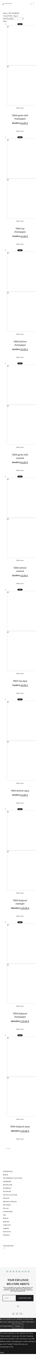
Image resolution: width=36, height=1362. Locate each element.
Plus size (6, 1208)
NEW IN (5, 1175)
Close (2, 1353)
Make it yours (20, 108)
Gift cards (6, 1198)
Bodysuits (6, 1222)
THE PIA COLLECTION (10, 1195)
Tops (4, 1215)
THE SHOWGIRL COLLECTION (12, 1178)
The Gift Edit (7, 1191)
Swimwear (6, 1235)
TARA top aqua (20, 680)
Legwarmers (7, 1225)
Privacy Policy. (7, 1326)
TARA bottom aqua (20, 790)
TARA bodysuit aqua (20, 1126)
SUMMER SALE (8, 1171)
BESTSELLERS (7, 1185)
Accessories (7, 1232)
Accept (18, 1326)
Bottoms (5, 1218)
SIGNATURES (7, 1181)
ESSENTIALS (7, 1188)
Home (5, 13)
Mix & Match (7, 1205)
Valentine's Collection (10, 1201)
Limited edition (8, 1211)
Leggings (6, 1228)
